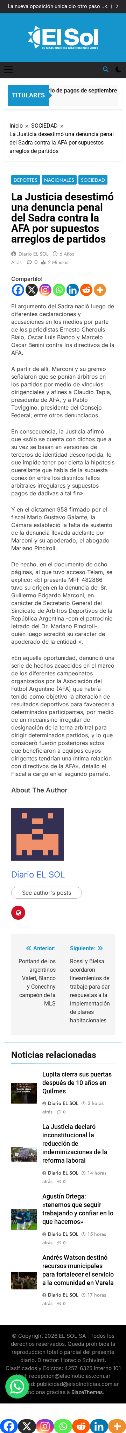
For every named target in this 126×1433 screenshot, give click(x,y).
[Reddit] (86, 290)
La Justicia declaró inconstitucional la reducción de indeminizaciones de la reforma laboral (74, 1143)
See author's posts (46, 892)
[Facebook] (18, 290)
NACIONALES (59, 180)
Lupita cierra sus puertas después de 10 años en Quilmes (77, 1083)
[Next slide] (117, 6)
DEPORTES (25, 180)
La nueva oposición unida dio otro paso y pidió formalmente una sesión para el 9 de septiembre (55, 6)
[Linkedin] (72, 290)
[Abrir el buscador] (105, 69)
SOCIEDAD (93, 180)
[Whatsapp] (59, 290)
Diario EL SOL (33, 253)
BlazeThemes (87, 1392)
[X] (32, 290)
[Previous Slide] (106, 6)
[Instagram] (45, 290)
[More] (100, 290)
